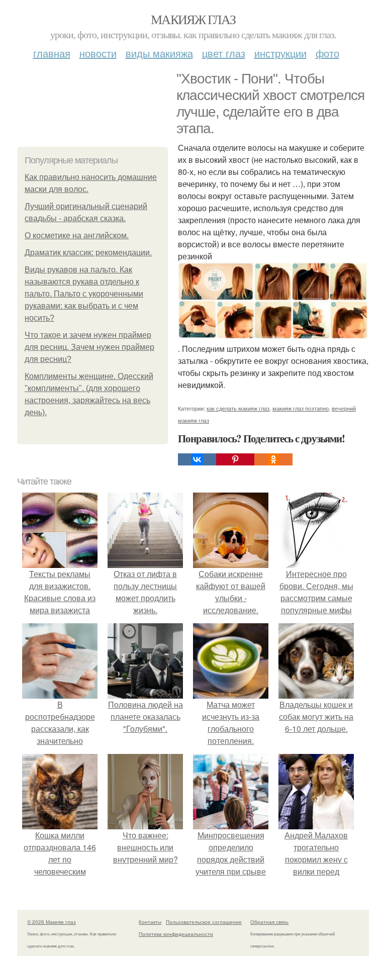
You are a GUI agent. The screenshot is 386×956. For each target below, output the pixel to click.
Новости (98, 53)
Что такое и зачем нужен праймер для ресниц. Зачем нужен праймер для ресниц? (89, 347)
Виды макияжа (159, 53)
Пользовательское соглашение (204, 921)
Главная (51, 53)
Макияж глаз (193, 19)
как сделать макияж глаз (238, 408)
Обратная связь (269, 921)
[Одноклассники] (273, 459)
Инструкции (280, 53)
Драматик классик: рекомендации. (88, 252)
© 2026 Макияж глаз (51, 921)
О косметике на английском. (77, 235)
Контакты (150, 921)
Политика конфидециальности (176, 933)
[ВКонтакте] (197, 459)
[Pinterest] (235, 459)
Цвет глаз (223, 53)
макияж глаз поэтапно (300, 408)
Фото (327, 53)
